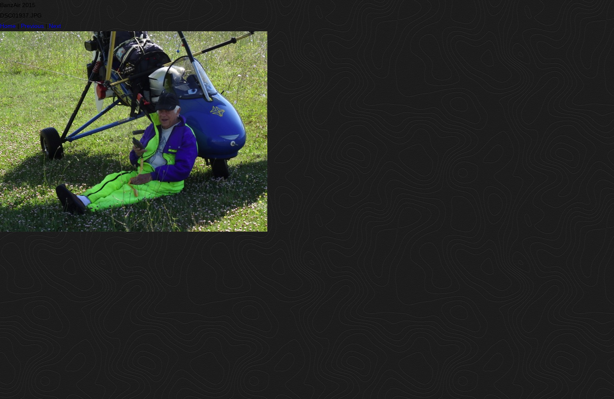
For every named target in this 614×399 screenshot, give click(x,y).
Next (55, 26)
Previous (32, 26)
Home (8, 26)
